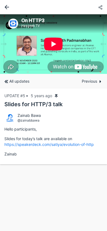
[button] (100, 7)
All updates (19, 81)
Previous (89, 81)
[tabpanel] (53, 44)
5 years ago (41, 95)
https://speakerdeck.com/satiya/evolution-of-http (49, 144)
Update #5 (14, 95)
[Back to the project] (6, 7)
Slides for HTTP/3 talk (33, 104)
